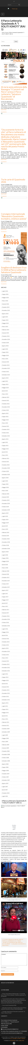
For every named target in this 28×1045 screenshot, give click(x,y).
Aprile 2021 (5, 452)
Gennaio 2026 (5, 304)
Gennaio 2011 (5, 725)
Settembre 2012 (6, 670)
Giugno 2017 (5, 596)
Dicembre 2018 (5, 538)
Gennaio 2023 (5, 400)
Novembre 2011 (6, 693)
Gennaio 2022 (5, 426)
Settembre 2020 (6, 474)
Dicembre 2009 (5, 728)
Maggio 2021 (5, 448)
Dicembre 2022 (5, 403)
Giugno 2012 (5, 677)
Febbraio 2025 (5, 329)
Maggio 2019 (5, 522)
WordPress (13, 1040)
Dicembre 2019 (5, 500)
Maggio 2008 (5, 770)
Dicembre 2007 (5, 773)
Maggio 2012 (5, 680)
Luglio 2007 (5, 786)
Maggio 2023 (5, 387)
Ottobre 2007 (5, 777)
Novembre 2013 (6, 651)
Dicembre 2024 (5, 336)
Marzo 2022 (5, 423)
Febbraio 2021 (5, 458)
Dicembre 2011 (5, 690)
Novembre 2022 (6, 407)
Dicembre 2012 (5, 664)
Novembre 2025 (6, 310)
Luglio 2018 (5, 555)
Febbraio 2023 (5, 397)
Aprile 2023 (5, 390)
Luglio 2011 (5, 706)
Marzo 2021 (5, 455)
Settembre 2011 (6, 699)
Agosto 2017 (5, 590)
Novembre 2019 (6, 503)
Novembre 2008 (6, 754)
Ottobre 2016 (5, 622)
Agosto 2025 (5, 313)
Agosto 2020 (5, 477)
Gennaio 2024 (5, 362)
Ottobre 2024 (5, 342)
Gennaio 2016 (5, 638)
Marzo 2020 (5, 490)
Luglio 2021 (5, 442)
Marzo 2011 (5, 719)
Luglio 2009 (5, 735)
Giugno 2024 (5, 352)
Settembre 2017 (6, 587)
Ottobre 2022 (5, 410)
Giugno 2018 (5, 558)
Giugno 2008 (5, 767)
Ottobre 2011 (5, 696)
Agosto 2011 (5, 703)
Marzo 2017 (5, 606)
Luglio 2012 (5, 674)
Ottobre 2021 (5, 432)
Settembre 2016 (6, 625)
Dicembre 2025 (5, 307)
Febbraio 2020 (5, 493)
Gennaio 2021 (5, 461)
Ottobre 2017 (5, 583)
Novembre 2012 (6, 667)
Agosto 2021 (5, 439)
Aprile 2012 (5, 683)
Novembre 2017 (6, 580)
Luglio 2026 (5, 291)
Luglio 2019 (5, 516)
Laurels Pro (21, 1040)
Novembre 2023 (6, 368)
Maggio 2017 (5, 600)
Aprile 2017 (5, 603)
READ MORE (3, 109)
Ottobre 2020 (5, 471)
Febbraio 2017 (5, 609)
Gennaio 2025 (5, 333)
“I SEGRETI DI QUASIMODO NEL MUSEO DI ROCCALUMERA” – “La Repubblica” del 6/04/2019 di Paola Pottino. (14, 944)
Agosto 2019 (5, 513)
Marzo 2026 (5, 300)
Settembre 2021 (6, 436)
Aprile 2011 (5, 715)
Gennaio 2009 (5, 748)
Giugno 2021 (5, 445)
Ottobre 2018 (5, 545)
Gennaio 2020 (5, 497)
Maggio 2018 (5, 561)
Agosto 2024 (5, 345)
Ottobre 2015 (5, 645)
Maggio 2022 (5, 419)
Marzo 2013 (5, 658)
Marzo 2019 (5, 529)
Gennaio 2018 (5, 574)
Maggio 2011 (5, 712)
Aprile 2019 (5, 526)
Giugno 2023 (5, 384)
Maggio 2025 (5, 323)
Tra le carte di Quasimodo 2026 (13, 180)
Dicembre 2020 (5, 464)
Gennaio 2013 (5, 661)
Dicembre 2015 (5, 641)
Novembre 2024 (6, 339)
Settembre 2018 (6, 548)
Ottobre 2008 (5, 757)
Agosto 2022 (5, 413)
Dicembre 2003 (5, 793)
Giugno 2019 (5, 519)
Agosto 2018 (5, 551)
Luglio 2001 (5, 796)
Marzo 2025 (5, 326)
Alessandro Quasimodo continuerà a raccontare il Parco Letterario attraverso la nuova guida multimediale (13, 1008)
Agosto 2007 (5, 783)
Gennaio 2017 (5, 612)
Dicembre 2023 (5, 365)
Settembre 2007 (6, 780)
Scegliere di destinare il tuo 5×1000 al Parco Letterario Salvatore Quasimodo (14, 270)
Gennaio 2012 (5, 686)
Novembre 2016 (6, 619)
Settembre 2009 (6, 732)
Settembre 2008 (6, 761)
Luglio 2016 (5, 629)
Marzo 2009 (5, 741)
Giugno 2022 (5, 416)
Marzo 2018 (5, 567)
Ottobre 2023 (5, 371)
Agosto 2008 (5, 764)
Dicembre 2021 (5, 429)
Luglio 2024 (5, 349)
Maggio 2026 (5, 297)
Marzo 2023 (5, 394)
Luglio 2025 (5, 316)
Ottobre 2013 (5, 654)
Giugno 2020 (5, 484)
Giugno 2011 (5, 709)
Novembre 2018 (6, 542)
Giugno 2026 (5, 294)
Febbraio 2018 (5, 571)
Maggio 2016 (5, 632)
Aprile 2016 (5, 635)
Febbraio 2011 (5, 722)
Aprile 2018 (5, 564)
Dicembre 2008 (5, 751)
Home (3, 32)
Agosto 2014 (5, 648)
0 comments (4, 111)
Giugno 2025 (5, 320)
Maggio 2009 (5, 738)
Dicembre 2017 (5, 577)
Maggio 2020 (5, 487)
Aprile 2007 (5, 789)
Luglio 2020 (5, 481)
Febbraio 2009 (5, 744)
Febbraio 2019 (5, 532)
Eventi (6, 32)
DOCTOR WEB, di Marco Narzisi (17, 1038)
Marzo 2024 (5, 358)
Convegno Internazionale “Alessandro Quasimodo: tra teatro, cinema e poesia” (14, 216)
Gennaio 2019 (5, 535)
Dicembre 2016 (5, 616)
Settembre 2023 (6, 374)
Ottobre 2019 (5, 506)
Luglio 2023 (5, 381)
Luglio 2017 (5, 593)
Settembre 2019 (6, 510)
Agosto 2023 (5, 378)
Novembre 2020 (6, 468)
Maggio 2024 (5, 355)
